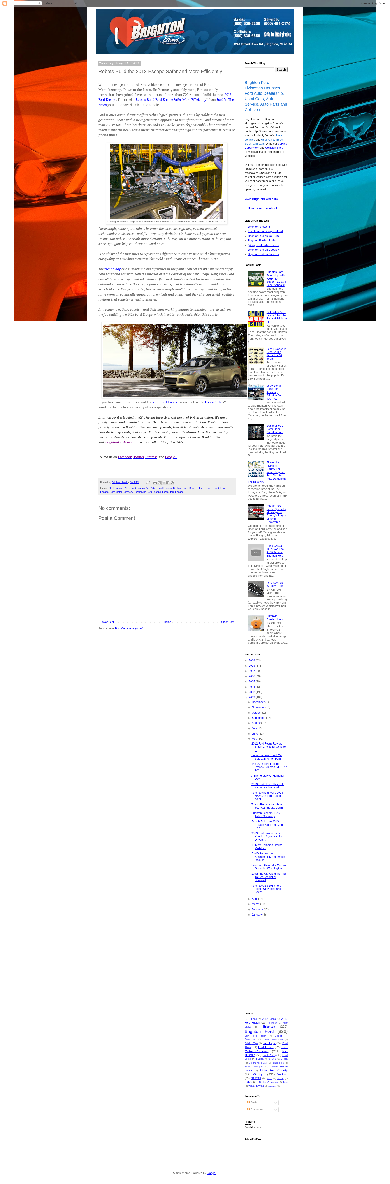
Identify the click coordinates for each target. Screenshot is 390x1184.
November (258, 707)
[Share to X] (163, 483)
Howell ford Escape (172, 491)
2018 (252, 665)
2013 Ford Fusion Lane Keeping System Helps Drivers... (267, 837)
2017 (252, 671)
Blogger (211, 1173)
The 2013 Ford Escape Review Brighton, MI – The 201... (269, 767)
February (258, 909)
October (257, 712)
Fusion (260, 1058)
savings (272, 1086)
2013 (252, 692)
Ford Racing (270, 1055)
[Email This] (155, 483)
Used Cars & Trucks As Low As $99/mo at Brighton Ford (275, 550)
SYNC (248, 1082)
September (259, 717)
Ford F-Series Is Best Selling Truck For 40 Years (276, 353)
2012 (252, 697)
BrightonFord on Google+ (263, 249)
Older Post (227, 622)
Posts (253, 1102)
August (256, 723)
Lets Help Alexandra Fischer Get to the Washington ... (268, 867)
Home (167, 622)
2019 (252, 660)
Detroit (278, 1035)
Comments (257, 1109)
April (255, 898)
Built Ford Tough (255, 1035)
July (255, 728)
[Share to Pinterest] (172, 483)
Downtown (250, 1039)
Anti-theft (272, 1023)
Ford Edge (269, 1043)
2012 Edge (251, 1019)
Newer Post (107, 622)
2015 (252, 681)
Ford (216, 488)
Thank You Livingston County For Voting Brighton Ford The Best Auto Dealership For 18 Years (267, 472)
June (255, 733)
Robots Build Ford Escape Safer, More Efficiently (171, 100)
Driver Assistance (273, 1039)
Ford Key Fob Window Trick (275, 584)
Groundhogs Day (258, 1062)
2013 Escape (116, 488)
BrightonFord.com (259, 226)
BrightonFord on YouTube (264, 236)
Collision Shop (274, 147)
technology (112, 269)
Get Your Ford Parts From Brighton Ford (275, 429)
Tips (285, 1082)
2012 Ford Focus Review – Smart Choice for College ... (268, 747)
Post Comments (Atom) (129, 628)
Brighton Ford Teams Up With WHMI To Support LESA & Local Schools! (276, 279)
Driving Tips (251, 1043)
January (257, 914)
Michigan (259, 1074)
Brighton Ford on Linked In (264, 240)
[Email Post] (148, 482)
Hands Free (278, 1062)
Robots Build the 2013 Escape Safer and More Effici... (267, 825)
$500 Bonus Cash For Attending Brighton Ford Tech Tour (275, 392)
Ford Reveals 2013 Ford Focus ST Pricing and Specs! (266, 889)
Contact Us (213, 402)
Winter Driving (256, 1086)
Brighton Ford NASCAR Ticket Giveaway (265, 815)
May (255, 739)
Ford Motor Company (121, 491)
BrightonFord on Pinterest (263, 254)
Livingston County (274, 1070)
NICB (269, 1078)
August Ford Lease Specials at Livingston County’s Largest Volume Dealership (277, 514)
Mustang (282, 1074)
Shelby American (268, 1082)
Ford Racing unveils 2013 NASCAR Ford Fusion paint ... (267, 796)
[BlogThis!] (159, 483)
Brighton (269, 1026)
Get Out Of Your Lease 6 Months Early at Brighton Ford (277, 317)
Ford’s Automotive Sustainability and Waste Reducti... (268, 857)
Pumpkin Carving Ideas (275, 618)
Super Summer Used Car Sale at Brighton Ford (266, 757)
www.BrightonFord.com (261, 199)
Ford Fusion (265, 1047)
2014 (252, 687)
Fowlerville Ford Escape (148, 491)
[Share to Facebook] (168, 483)
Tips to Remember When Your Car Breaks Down (267, 806)
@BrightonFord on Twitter (263, 245)
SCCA (280, 1078)
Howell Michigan (254, 1066)
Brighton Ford (180, 488)
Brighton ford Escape (200, 488)
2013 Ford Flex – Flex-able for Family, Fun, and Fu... (268, 786)
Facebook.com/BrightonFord (265, 231)
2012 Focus (269, 1019)
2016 (252, 676)
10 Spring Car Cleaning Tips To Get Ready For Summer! (268, 877)
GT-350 (272, 1059)
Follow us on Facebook (261, 208)
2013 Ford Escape (165, 402)
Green (284, 1058)
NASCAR (256, 1078)
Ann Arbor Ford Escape (159, 488)
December (258, 702)
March (256, 904)
